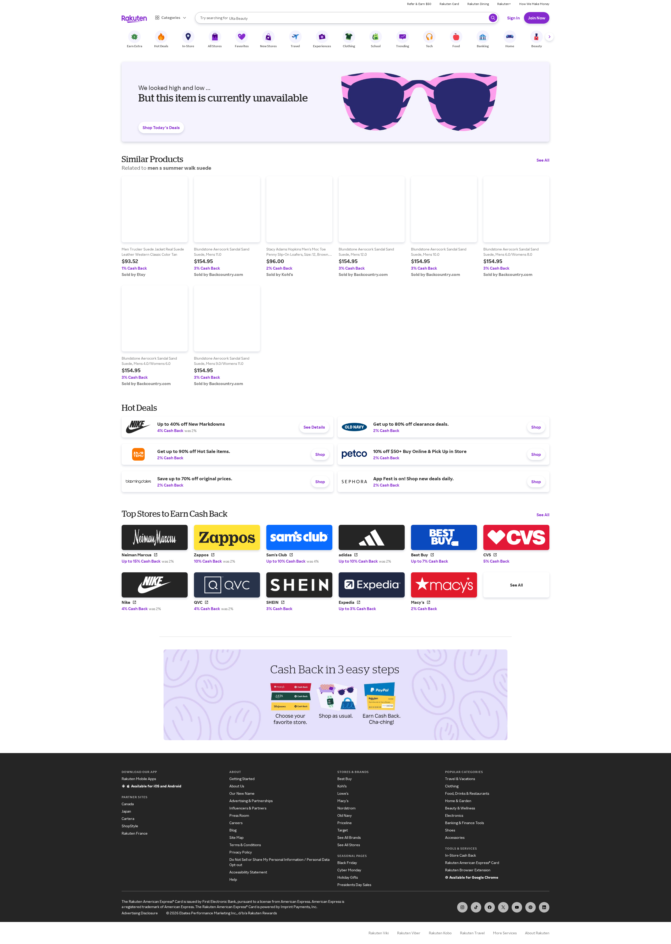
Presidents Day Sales (354, 884)
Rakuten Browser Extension (467, 870)
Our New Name (242, 793)
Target (342, 830)
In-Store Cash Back (460, 855)
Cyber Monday (349, 870)
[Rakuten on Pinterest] (530, 907)
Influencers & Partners (247, 808)
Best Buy (344, 778)
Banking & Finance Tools (464, 822)
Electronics (454, 815)
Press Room (239, 815)
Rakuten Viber (408, 933)
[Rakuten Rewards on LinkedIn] (544, 907)
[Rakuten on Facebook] (489, 907)
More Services (505, 933)
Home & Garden (458, 800)
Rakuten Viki (379, 933)
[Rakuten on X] (503, 907)
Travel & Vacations (460, 778)
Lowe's (342, 793)
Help (233, 879)
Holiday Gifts (347, 877)
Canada (128, 804)
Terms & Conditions (245, 844)
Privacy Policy (240, 852)
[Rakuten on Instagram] (462, 907)
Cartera (128, 818)
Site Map (236, 837)
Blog (232, 830)
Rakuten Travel (472, 933)
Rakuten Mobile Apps (139, 778)
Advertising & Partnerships (251, 800)
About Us (236, 786)
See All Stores (348, 844)
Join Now (536, 17)
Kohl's (342, 786)
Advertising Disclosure (140, 913)
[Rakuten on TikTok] (476, 907)
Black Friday (347, 862)
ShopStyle (130, 826)
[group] (155, 226)
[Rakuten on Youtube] (517, 907)
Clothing (451, 786)
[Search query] (493, 18)
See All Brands (349, 837)
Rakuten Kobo (440, 933)
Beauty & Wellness (460, 808)
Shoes (450, 830)
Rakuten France (135, 833)
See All (543, 160)
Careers (235, 822)
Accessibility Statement (248, 872)
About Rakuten (537, 933)
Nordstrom (346, 808)
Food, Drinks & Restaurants (467, 793)
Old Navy (344, 815)
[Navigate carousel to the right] (549, 37)
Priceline (344, 822)
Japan (126, 811)
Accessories (454, 837)
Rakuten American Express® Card (472, 862)
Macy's (342, 800)
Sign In (513, 17)
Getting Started (242, 778)
